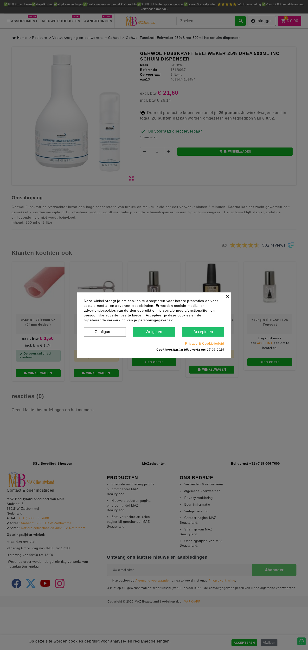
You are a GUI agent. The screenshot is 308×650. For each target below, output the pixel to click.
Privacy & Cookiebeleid (204, 343)
